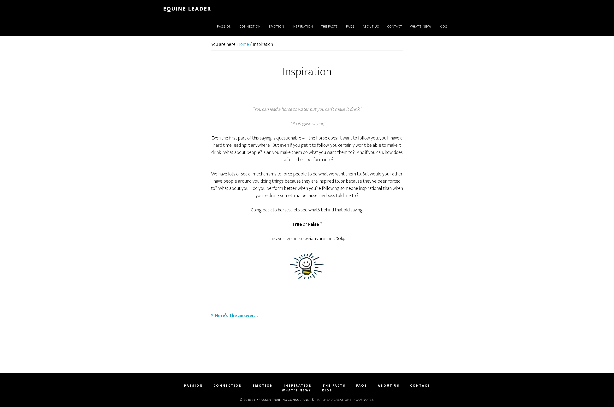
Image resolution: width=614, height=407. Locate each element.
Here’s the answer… (236, 316)
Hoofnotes (364, 399)
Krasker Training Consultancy (284, 399)
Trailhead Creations (333, 399)
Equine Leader (187, 9)
